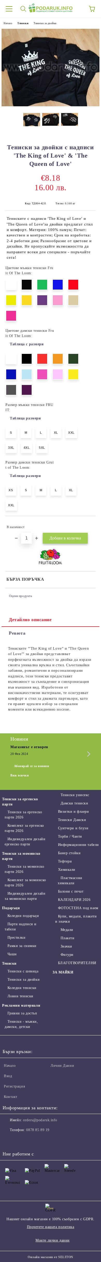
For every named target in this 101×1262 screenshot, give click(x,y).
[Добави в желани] (88, 525)
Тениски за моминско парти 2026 (24, 869)
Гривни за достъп (22, 1013)
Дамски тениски (74, 803)
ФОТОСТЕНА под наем (78, 908)
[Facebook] (9, 1140)
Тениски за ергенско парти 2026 (23, 814)
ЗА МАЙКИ (63, 972)
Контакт (10, 1097)
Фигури (67, 955)
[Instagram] (21, 1140)
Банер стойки (69, 853)
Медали (67, 930)
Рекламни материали (21, 1005)
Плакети (67, 938)
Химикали (66, 870)
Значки (66, 946)
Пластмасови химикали (70, 880)
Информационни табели (78, 845)
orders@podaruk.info (40, 1120)
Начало (8, 23)
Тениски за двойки (45, 23)
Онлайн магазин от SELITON (50, 1257)
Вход (8, 1076)
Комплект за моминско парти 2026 (25, 882)
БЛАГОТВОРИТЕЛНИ (77, 963)
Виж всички (19, 775)
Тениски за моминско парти (21, 856)
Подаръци (11, 908)
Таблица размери (25, 418)
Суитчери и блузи (73, 828)
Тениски (22, 23)
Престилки (17, 938)
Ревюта (17, 633)
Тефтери (65, 861)
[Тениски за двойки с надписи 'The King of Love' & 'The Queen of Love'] (50, 105)
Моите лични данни (52, 1240)
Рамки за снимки (22, 946)
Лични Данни (62, 1066)
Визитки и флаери (73, 812)
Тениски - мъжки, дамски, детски (21, 1024)
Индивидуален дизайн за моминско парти (25, 896)
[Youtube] (32, 1140)
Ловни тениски (20, 996)
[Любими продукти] (78, 8)
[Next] (87, 754)
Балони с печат (70, 891)
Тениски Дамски (72, 820)
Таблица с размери (27, 344)
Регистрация (14, 1086)
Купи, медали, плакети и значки (76, 918)
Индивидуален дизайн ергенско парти (25, 841)
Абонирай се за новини (31, 766)
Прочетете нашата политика (50, 1227)
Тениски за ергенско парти (20, 801)
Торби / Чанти (70, 836)
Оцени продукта (20, 596)
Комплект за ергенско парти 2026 (24, 828)
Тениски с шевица (23, 971)
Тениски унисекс (75, 795)
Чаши (12, 954)
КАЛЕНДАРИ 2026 (74, 900)
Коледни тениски (22, 988)
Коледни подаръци (23, 916)
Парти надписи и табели (21, 926)
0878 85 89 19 (37, 1130)
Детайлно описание (30, 619)
